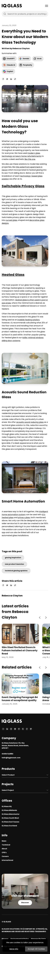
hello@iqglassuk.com (11, 758)
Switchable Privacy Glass (23, 186)
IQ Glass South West (10, 818)
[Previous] (39, 617)
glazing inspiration (13, 558)
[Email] (3, 729)
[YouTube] (15, 729)
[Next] (45, 617)
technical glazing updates (16, 571)
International (7, 860)
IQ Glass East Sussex (10, 822)
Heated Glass (13, 274)
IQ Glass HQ (7, 806)
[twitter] (7, 79)
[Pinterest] (19, 729)
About (4, 849)
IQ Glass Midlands (9, 810)
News (4, 841)
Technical (6, 845)
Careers (5, 856)
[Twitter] (30, 729)
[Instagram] (11, 729)
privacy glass (24, 517)
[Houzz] (23, 729)
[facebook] (3, 79)
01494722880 (7, 754)
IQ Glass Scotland (9, 826)
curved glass (11, 220)
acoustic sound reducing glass (30, 422)
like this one (30, 159)
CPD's (4, 852)
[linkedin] (11, 79)
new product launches (14, 564)
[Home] (12, 6)
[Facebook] (26, 729)
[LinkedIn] (7, 729)
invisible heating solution (28, 319)
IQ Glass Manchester (10, 814)
